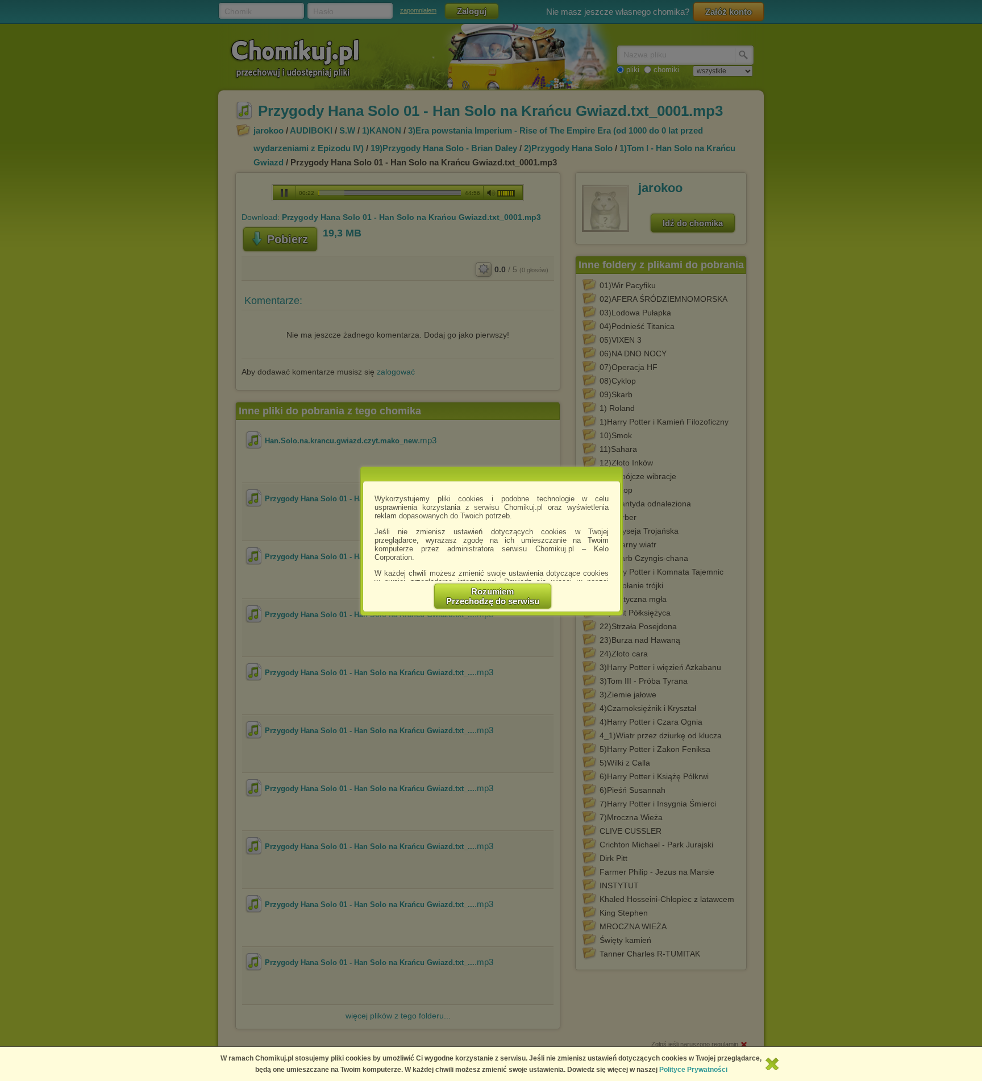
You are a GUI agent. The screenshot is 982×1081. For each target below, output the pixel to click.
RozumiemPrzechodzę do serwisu (492, 596)
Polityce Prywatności (693, 1070)
